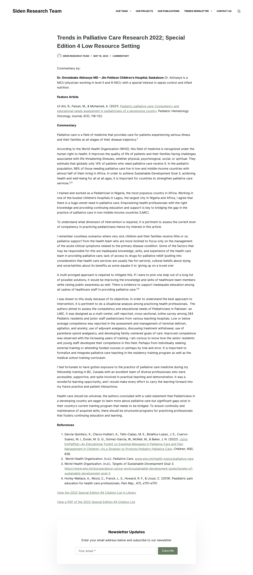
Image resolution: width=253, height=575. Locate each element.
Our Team (122, 11)
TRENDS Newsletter (196, 11)
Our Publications (168, 11)
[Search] (239, 11)
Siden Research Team (37, 11)
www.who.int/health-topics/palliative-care (164, 459)
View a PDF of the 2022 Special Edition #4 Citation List (96, 502)
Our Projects (144, 11)
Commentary (121, 56)
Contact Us (224, 11)
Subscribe (168, 550)
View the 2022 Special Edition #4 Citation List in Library (96, 492)
